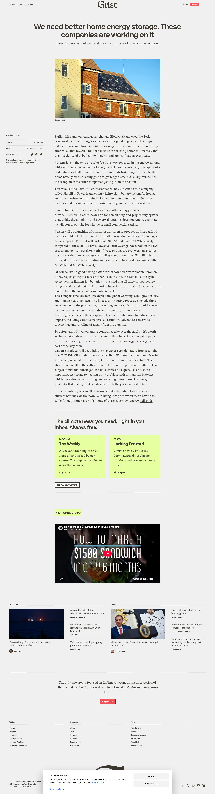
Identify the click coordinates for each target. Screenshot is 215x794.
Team (72, 731)
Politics (12, 731)
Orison (72, 215)
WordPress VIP (29, 784)
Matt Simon (75, 649)
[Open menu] (203, 4)
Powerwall (62, 141)
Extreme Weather (16, 742)
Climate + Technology (35, 148)
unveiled (132, 136)
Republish (135, 742)
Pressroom (74, 745)
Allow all (151, 776)
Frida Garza (176, 649)
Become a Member (138, 735)
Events (133, 731)
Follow (185, 4)
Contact (73, 735)
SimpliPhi (141, 255)
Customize (150, 784)
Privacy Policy (25, 786)
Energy (12, 728)
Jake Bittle (74, 635)
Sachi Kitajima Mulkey (180, 632)
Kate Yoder (18, 651)
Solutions (13, 735)
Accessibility (136, 745)
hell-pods (146, 400)
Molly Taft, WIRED (77, 617)
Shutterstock (60, 120)
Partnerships (75, 742)
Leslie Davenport (178, 617)
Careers (73, 738)
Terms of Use (14, 786)
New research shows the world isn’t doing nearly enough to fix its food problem (187, 642)
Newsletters (136, 728)
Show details (55, 789)
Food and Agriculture (18, 745)
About (72, 728)
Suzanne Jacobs (13, 135)
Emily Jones (120, 651)
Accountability (15, 738)
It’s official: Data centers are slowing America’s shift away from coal (85, 627)
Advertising (135, 738)
